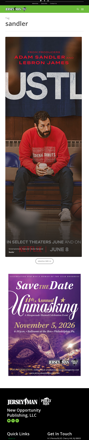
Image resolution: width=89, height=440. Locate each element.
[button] (82, 9)
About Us (11, 438)
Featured (25, 249)
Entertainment (15, 249)
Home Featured (37, 249)
